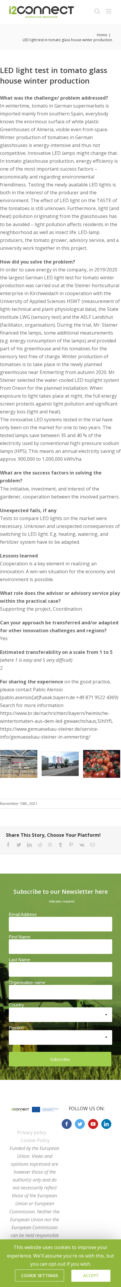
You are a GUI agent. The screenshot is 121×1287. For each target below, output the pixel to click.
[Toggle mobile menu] (109, 11)
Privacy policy (31, 1132)
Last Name (19, 959)
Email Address (24, 914)
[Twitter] (80, 1124)
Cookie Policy (35, 1140)
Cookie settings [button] (39, 1275)
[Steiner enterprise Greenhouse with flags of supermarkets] (60, 763)
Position (18, 1027)
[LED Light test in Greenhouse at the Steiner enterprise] (18, 763)
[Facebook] (67, 1124)
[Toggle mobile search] (97, 11)
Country (18, 1004)
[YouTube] (93, 1124)
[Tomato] (101, 763)
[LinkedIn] (106, 1124)
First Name (19, 936)
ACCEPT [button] (91, 1275)
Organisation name (27, 982)
